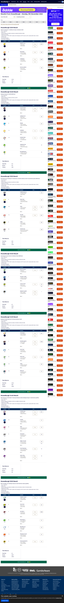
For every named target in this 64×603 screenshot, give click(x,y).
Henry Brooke (23, 200)
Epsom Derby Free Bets (15, 587)
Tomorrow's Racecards (56, 582)
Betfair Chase (34, 582)
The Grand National (25, 582)
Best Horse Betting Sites (15, 584)
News (32, 1)
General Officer (23, 107)
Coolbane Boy (22, 411)
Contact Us (3, 583)
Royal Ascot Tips (45, 587)
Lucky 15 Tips (44, 582)
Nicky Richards (23, 450)
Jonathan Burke (23, 193)
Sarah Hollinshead (24, 125)
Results (24, 1)
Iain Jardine (23, 358)
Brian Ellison (23, 194)
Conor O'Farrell (23, 357)
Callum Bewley (23, 535)
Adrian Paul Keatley (24, 146)
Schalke (21, 419)
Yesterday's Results (12, 4)
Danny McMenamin (24, 449)
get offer (60, 28)
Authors (2, 582)
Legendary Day (23, 144)
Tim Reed (22, 529)
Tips (18, 1)
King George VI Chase (35, 584)
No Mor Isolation (23, 67)
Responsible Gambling (4, 589)
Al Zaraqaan (22, 332)
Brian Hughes (23, 292)
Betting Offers (37, 1)
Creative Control (23, 497)
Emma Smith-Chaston (24, 230)
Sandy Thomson (23, 118)
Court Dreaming (23, 448)
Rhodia (21, 123)
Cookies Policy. (59, 598)
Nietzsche (22, 370)
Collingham (22, 58)
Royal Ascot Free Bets (15, 588)
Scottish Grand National (25, 583)
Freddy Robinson (23, 192)
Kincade (21, 214)
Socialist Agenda (23, 341)
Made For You (22, 43)
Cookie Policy (3, 588)
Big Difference (23, 526)
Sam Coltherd (23, 542)
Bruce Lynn (23, 505)
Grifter (21, 221)
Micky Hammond (24, 231)
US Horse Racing (3, 584)
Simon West (23, 506)
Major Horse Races (55, 583)
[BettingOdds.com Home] (5, 2)
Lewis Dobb (23, 342)
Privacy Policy (3, 587)
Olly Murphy (23, 45)
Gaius (21, 206)
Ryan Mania (23, 117)
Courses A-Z (55, 587)
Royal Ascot (24, 587)
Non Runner (23, 145)
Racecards (13, 1)
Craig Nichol (23, 350)
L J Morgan (22, 343)
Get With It (22, 511)
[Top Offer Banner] (24, 10)
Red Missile (22, 51)
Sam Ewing (23, 68)
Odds (28, 1)
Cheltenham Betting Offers (16, 589)
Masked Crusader (23, 291)
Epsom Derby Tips (45, 588)
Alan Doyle (22, 138)
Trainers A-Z (55, 589)
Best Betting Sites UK (15, 582)
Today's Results (4, 4)
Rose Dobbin (23, 513)
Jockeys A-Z (55, 588)
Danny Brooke (23, 224)
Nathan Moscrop (23, 131)
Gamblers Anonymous (52, 573)
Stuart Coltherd (23, 543)
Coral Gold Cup (34, 583)
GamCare (42, 573)
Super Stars (22, 199)
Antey (21, 363)
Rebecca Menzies (24, 132)
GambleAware (47, 573)
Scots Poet (22, 349)
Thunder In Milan (23, 276)
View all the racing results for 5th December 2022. (10, 24)
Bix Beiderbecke (23, 151)
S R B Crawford (23, 69)
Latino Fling (22, 455)
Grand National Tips (45, 589)
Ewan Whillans (23, 351)
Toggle (63, 1)
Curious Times (23, 283)
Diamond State (23, 269)
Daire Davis (23, 44)
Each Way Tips (45, 584)
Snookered (22, 433)
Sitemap (2, 590)
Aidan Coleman (23, 124)
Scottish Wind (22, 137)
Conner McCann (23, 442)
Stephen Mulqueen (24, 152)
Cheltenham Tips (45, 583)
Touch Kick (22, 504)
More (21, 48)
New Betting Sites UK (15, 583)
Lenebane (22, 130)
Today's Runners (55, 584)
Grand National (34, 587)
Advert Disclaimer (60, 7)
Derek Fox (22, 270)
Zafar (21, 426)
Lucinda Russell (23, 139)
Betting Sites (44, 1)
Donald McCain (23, 61)
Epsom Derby (24, 584)
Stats (21, 1)
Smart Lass (22, 356)
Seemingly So (22, 519)
